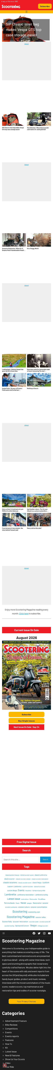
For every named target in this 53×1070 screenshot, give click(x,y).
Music (18, 903)
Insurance (28, 890)
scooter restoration (20, 921)
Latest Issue (11, 1051)
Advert (26, 44)
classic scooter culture (23, 879)
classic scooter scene (24, 882)
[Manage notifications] (5, 1065)
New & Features (12, 1055)
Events (21, 890)
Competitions (11, 1028)
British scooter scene (27, 875)
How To (8, 1044)
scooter (45, 903)
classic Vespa (36, 882)
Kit (6, 1047)
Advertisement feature (12, 875)
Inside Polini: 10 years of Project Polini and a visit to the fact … (12, 389)
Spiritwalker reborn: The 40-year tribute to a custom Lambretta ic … (37, 510)
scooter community (11, 907)
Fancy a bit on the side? (34, 528)
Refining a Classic (32, 388)
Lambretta (10, 894)
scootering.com (34, 912)
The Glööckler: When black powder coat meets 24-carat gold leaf (38, 128)
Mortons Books (9, 903)
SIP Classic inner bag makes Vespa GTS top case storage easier (13, 128)
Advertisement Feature (16, 1021)
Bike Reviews (11, 1024)
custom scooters (39, 886)
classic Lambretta (41, 875)
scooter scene (33, 921)
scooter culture (24, 907)
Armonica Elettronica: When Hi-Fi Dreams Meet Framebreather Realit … (13, 249)
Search (45, 859)
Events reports (12, 1036)
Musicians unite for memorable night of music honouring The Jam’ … (38, 370)
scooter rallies (41, 917)
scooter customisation (39, 907)
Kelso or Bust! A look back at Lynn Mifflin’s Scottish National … (12, 510)
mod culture (25, 899)
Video (7, 1063)
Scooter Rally (7, 922)
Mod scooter (33, 899)
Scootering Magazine (21, 917)
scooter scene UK (44, 921)
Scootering (19, 911)
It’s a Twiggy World (32, 248)
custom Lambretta (14, 886)
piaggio (29, 903)
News (23, 902)
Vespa (33, 925)
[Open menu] (26, 11)
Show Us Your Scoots (15, 1059)
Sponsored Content (22, 926)
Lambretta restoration (25, 895)
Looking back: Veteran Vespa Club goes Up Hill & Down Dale (12, 370)
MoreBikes (41, 899)
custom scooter (27, 886)
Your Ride (9, 1066)
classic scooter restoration (40, 879)
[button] (26, 28)
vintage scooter (43, 926)
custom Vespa (12, 890)
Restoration (37, 903)
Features (9, 1040)
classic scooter (9, 879)
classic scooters (10, 882)
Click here (23, 613)
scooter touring (9, 926)
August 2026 (26, 637)
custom (45, 882)
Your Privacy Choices (26, 1001)
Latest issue (13, 898)
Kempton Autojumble (38, 890)
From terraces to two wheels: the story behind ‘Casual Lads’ (12, 529)
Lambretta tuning (41, 895)
